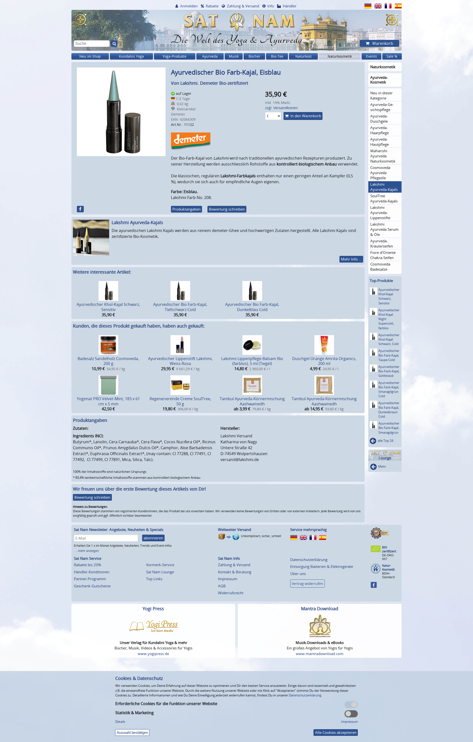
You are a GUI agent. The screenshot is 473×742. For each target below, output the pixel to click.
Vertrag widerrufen (307, 583)
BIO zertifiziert (389, 549)
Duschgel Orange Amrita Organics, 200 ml (324, 361)
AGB (222, 585)
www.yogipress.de (153, 653)
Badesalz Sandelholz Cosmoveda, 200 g (108, 361)
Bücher (254, 56)
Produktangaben (186, 209)
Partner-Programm (90, 578)
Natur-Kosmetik (388, 567)
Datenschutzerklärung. (305, 695)
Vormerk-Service (160, 564)
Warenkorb (382, 43)
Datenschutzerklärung (308, 559)
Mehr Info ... (351, 259)
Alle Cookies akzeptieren (335, 732)
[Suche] (114, 43)
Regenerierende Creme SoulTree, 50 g (180, 401)
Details (120, 721)
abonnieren (153, 537)
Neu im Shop (90, 56)
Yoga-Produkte (174, 56)
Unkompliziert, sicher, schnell (261, 536)
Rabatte (212, 5)
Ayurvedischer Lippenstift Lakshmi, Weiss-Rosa (180, 361)
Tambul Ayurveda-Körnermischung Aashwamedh (252, 401)
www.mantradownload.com (319, 653)
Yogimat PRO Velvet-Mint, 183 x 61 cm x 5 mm (108, 401)
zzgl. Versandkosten (281, 107)
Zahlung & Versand (243, 5)
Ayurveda (210, 56)
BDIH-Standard (388, 575)
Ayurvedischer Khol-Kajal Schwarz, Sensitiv (108, 307)
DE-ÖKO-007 (388, 557)
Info (270, 5)
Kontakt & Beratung (234, 571)
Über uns (298, 573)
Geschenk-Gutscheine (92, 585)
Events (371, 56)
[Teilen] (80, 209)
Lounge (385, 458)
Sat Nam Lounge (160, 571)
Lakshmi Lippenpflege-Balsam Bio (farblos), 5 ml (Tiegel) (252, 361)
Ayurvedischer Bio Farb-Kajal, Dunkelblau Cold (252, 307)
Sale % (392, 56)
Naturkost (303, 56)
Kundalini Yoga (131, 56)
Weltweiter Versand (234, 529)
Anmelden (189, 5)
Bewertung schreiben (227, 209)
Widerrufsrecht (230, 592)
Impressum (227, 578)
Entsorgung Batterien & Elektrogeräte (321, 566)
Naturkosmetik (340, 56)
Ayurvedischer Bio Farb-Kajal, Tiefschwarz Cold (180, 307)
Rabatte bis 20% (87, 564)
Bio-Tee (277, 56)
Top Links (154, 578)
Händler (289, 5)
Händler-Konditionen (91, 571)
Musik (234, 56)
